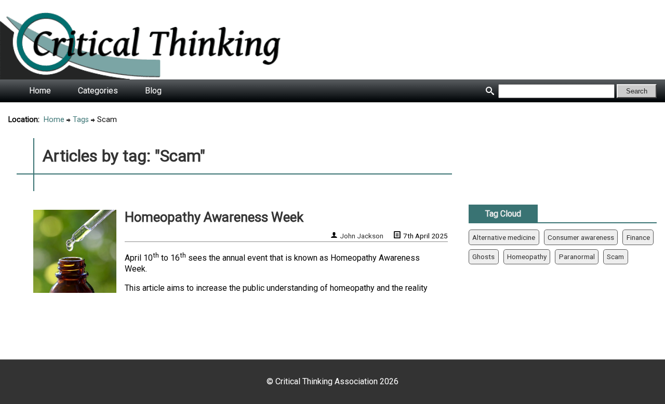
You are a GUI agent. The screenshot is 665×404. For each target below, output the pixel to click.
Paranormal (577, 256)
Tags (81, 119)
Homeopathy (527, 256)
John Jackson (361, 236)
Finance (638, 237)
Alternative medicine (503, 237)
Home (40, 91)
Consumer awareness (581, 237)
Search (636, 91)
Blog (153, 91)
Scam (615, 256)
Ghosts (483, 256)
